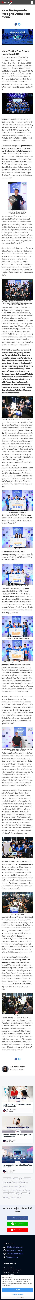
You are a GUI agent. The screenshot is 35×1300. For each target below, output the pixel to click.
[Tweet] (19, 24)
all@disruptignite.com (14, 1247)
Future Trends (27, 1179)
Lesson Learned (13, 1186)
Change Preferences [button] (17, 1294)
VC (29, 1193)
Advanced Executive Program (12, 1270)
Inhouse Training (7, 1179)
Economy (28, 1190)
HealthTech (24, 1182)
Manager (15, 1179)
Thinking (13, 1190)
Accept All (17, 1289)
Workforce (22, 1186)
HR (21, 1179)
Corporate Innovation (8, 1193)
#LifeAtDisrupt (7, 1182)
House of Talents (8, 1267)
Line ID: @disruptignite (14, 1254)
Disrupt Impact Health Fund (11, 1272)
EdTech (12, 1197)
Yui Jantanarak (17, 1067)
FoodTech (5, 1197)
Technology (16, 1182)
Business (5, 1186)
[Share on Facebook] (16, 24)
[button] (32, 2)
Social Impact (20, 1190)
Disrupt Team (10, 1109)
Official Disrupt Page (14, 1250)
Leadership (6, 1190)
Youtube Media (12, 1257)
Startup (18, 1197)
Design (18, 1193)
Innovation (24, 1193)
